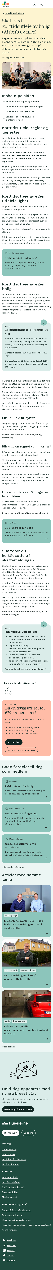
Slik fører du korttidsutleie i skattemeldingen (20, 118)
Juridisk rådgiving (11, 1182)
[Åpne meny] (48, 4)
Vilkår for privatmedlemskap (16, 1220)
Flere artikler (8, 1047)
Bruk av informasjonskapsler (16, 1210)
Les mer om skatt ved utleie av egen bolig (23, 513)
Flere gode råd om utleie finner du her (24, 669)
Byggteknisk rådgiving (13, 1187)
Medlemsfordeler (10, 1164)
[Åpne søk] (41, 4)
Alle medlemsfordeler (13, 867)
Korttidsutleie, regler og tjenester (23, 101)
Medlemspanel (9, 1197)
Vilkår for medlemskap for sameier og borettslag (26, 1225)
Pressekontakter (10, 1192)
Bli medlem (13, 742)
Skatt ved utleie (14, 13)
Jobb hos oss (8, 1154)
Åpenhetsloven (9, 1230)
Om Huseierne (9, 1149)
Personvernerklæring (12, 1215)
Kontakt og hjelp (10, 1177)
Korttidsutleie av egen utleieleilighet (24, 106)
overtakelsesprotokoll (20, 651)
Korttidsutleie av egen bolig (20, 112)
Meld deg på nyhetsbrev (18, 1109)
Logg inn (28, 1132)
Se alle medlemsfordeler (21, 750)
